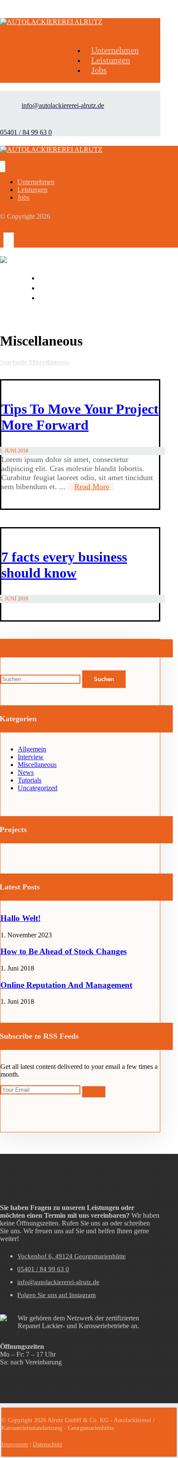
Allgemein (32, 749)
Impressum (14, 1444)
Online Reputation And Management (66, 985)
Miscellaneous (37, 764)
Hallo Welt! (20, 918)
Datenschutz (47, 1444)
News (26, 772)
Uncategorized (37, 788)
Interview (31, 756)
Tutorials (29, 780)
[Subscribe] (93, 1091)
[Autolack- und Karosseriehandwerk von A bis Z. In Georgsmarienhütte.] (51, 21)
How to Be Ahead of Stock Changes (63, 951)
